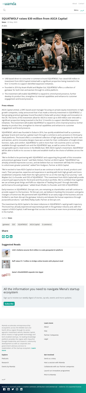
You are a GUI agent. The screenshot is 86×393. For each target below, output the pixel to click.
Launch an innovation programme (57, 371)
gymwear (6, 224)
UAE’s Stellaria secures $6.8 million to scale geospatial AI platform (37, 250)
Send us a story (50, 358)
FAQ (45, 331)
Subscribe (9, 304)
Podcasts (5, 358)
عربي (82, 10)
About (74, 3)
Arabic (4, 26)
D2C (13, 224)
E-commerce (47, 224)
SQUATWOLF (22, 224)
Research (5, 362)
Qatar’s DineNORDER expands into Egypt (27, 272)
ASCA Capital (35, 224)
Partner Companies (51, 335)
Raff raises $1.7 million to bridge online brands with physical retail (37, 261)
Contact (81, 3)
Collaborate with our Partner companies (59, 366)
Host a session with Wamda (54, 362)
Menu (76, 10)
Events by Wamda (8, 366)
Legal (46, 339)
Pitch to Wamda (50, 375)
